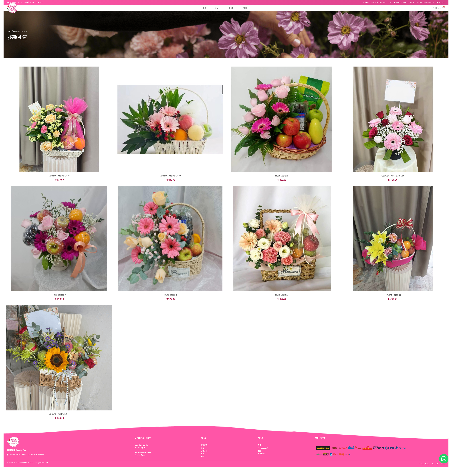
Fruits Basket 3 (170, 295)
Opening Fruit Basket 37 (59, 175)
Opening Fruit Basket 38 (170, 175)
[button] (432, 8)
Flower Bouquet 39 (393, 295)
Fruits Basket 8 (59, 295)
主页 (204, 8)
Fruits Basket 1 (281, 175)
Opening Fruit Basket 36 (59, 414)
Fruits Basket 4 (281, 295)
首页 (10, 31)
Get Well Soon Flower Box (392, 175)
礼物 (231, 8)
